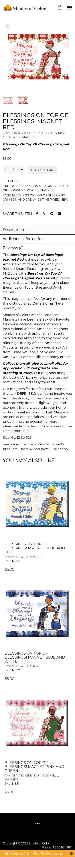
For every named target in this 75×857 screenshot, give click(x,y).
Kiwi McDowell (26, 190)
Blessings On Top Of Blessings (38, 195)
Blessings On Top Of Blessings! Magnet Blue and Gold (35, 548)
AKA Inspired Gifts (19, 775)
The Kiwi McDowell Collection (43, 449)
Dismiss (71, 853)
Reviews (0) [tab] (13, 248)
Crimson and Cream (19, 199)
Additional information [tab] (23, 239)
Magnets (30, 137)
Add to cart (44, 170)
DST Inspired (48, 199)
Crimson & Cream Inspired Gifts (30, 133)
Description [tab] (13, 230)
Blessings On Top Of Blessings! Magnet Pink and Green (34, 767)
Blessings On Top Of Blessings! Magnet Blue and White (35, 657)
